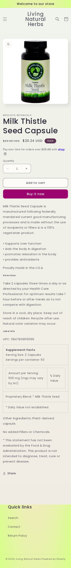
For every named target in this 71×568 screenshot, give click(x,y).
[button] (5, 19)
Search (13, 518)
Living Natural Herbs (28, 559)
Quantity (8, 161)
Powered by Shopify (53, 559)
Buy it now (35, 194)
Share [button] (11, 473)
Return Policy (17, 536)
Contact (14, 527)
